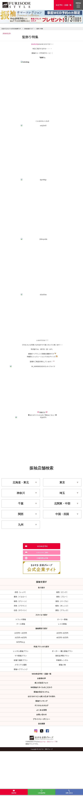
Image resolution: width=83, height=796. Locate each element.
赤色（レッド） (21, 592)
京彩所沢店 (35, 44)
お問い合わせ (69, 793)
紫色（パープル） (62, 601)
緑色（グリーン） (21, 601)
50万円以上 (20, 642)
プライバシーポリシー (41, 719)
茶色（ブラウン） (21, 605)
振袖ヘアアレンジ (21, 669)
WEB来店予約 (42, 546)
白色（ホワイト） (21, 610)
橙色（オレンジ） (62, 605)
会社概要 (41, 723)
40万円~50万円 (62, 637)
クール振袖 (20, 624)
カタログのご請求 (42, 552)
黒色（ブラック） (62, 610)
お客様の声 (41, 678)
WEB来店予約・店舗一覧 (41, 673)
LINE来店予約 (41, 793)
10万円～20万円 (20, 633)
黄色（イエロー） (21, 596)
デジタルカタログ (41, 705)
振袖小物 (62, 664)
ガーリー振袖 (62, 619)
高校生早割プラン (62, 655)
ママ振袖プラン (21, 655)
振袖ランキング (41, 701)
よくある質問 (41, 710)
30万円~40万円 (21, 637)
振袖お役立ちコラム (41, 691)
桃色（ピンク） (62, 592)
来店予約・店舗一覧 (63, 5)
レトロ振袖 (62, 624)
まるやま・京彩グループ (47, 741)
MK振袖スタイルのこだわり (41, 687)
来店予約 (13, 793)
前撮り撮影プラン (21, 660)
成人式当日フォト (41, 682)
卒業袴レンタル (62, 660)
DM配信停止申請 (42, 558)
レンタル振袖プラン (20, 651)
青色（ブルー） (62, 596)
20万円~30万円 (62, 633)
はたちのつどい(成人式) (41, 696)
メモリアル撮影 (21, 664)
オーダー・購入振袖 (62, 651)
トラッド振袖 (20, 619)
